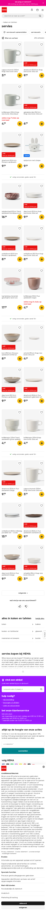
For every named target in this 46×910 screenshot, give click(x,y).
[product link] (12, 54)
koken (4, 624)
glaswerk (38, 631)
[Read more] (23, 671)
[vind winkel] (41, 689)
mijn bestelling (8, 700)
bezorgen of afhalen (11, 703)
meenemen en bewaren (10, 638)
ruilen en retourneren (11, 706)
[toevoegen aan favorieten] (20, 44)
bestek (37, 638)
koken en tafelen (10, 22)
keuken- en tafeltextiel (10, 631)
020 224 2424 (7, 714)
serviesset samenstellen (17, 32)
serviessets (36, 32)
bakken (38, 624)
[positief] (19, 606)
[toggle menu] (42, 10)
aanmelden (23, 751)
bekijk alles (40, 618)
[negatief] (26, 606)
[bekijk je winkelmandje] (37, 9)
